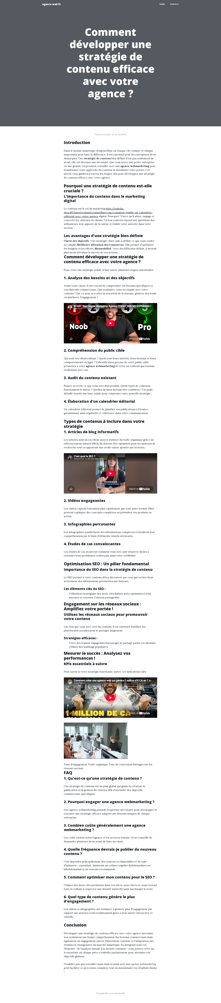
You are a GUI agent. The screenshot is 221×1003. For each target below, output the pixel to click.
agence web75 (51, 4)
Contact (174, 4)
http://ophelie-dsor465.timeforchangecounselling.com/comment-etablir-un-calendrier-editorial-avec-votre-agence (108, 212)
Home (162, 4)
